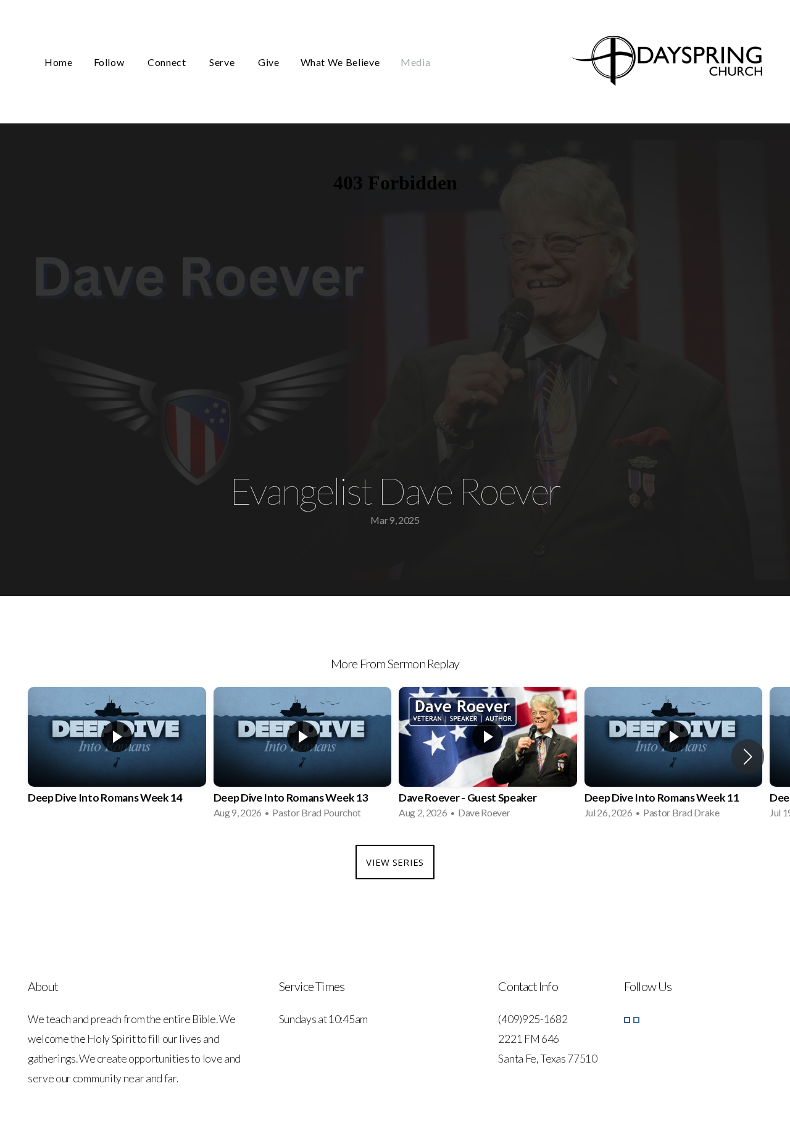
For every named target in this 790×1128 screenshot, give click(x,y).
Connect (168, 62)
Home (58, 62)
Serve (223, 62)
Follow (110, 62)
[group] (117, 756)
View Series (394, 862)
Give (269, 62)
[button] (747, 756)
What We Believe (340, 62)
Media (415, 62)
